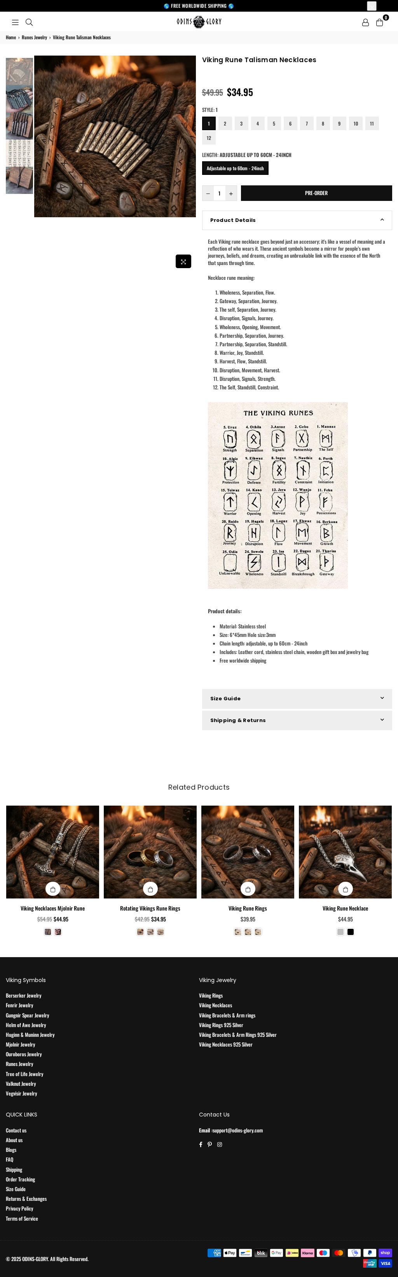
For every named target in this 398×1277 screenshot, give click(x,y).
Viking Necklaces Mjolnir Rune (53, 908)
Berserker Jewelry (23, 995)
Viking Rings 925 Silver (221, 1025)
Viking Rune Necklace (345, 908)
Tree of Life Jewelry (24, 1074)
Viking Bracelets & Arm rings (227, 1015)
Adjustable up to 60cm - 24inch (235, 168)
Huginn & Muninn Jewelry (30, 1034)
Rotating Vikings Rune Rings (150, 908)
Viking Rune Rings (248, 908)
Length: (247, 154)
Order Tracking (20, 1179)
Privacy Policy (19, 1208)
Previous (41, 164)
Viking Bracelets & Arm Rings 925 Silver (238, 1034)
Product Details (233, 220)
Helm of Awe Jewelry (26, 1025)
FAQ (9, 1159)
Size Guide (225, 698)
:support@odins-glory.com (236, 1130)
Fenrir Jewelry (19, 1005)
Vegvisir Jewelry (21, 1093)
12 (209, 137)
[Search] (29, 21)
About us (14, 1140)
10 (356, 123)
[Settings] (365, 21)
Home (11, 37)
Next (189, 164)
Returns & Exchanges (26, 1198)
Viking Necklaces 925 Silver (226, 1044)
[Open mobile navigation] (15, 21)
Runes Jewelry (34, 37)
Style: (210, 109)
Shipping (14, 1169)
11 (372, 123)
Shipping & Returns (238, 720)
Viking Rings (211, 995)
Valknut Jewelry (21, 1083)
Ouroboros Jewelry (24, 1054)
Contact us (16, 1130)
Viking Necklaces (215, 1005)
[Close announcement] (372, 6)
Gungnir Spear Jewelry (27, 1015)
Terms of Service (22, 1218)
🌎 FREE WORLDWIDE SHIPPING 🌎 (199, 5)
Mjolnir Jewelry (20, 1044)
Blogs (11, 1149)
